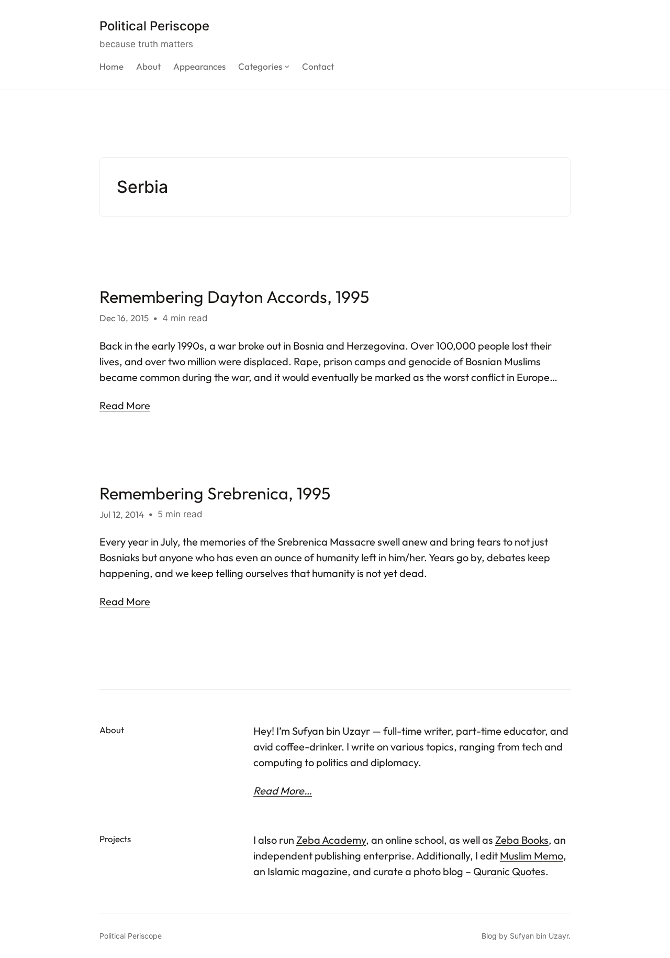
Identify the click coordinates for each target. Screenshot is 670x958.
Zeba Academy (331, 839)
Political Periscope (154, 26)
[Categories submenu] (286, 66)
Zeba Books (522, 839)
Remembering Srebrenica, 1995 (214, 493)
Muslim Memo (531, 855)
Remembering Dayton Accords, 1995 (234, 296)
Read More (124, 405)
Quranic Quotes (509, 871)
